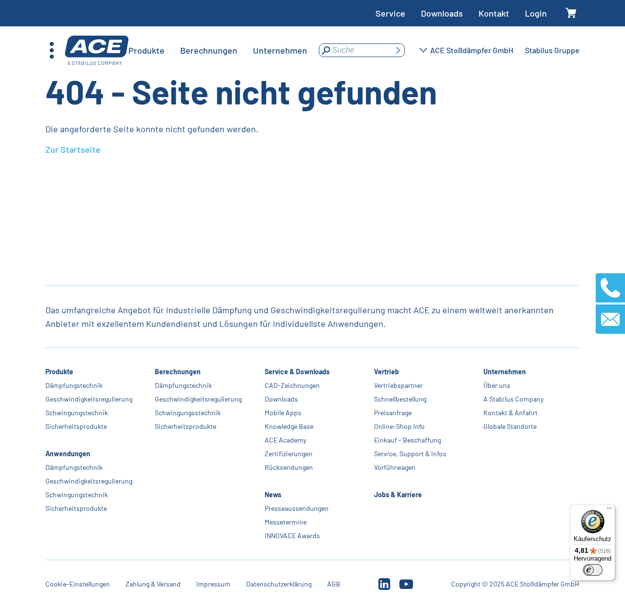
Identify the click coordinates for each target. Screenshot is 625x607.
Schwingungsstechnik (188, 412)
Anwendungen (67, 453)
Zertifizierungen (288, 453)
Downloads (442, 13)
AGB (333, 584)
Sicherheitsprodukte (76, 426)
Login (536, 13)
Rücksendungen (289, 467)
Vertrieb (386, 371)
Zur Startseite (73, 149)
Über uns (496, 385)
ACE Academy (285, 440)
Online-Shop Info (399, 426)
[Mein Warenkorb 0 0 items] (571, 13)
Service (390, 13)
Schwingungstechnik (76, 412)
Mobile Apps (283, 412)
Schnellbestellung (400, 399)
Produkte (59, 371)
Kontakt (494, 13)
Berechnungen (178, 371)
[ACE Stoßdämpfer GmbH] (96, 50)
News (273, 494)
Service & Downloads (297, 371)
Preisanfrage (393, 412)
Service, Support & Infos (410, 453)
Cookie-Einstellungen (77, 584)
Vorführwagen (395, 467)
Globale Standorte (510, 426)
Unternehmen (504, 371)
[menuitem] (146, 50)
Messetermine (286, 522)
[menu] (217, 50)
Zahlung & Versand (153, 584)
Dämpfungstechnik (74, 385)
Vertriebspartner (398, 385)
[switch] (593, 570)
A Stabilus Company (513, 399)
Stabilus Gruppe (552, 50)
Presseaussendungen (297, 508)
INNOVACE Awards (292, 535)
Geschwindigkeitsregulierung (88, 399)
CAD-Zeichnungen (292, 385)
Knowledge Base (289, 426)
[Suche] (398, 50)
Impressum (213, 584)
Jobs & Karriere (398, 494)
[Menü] (609, 510)
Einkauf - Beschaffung (407, 440)
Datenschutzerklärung (279, 584)
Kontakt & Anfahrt (510, 412)
